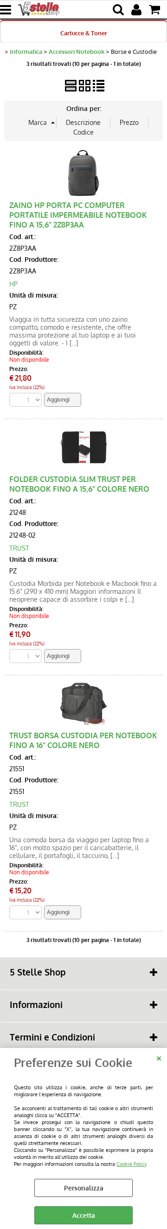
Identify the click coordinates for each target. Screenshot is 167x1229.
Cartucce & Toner (83, 33)
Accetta (83, 1215)
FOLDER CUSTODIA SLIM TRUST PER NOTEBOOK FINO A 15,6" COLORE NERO (79, 484)
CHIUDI (158, 1057)
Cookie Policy (131, 1163)
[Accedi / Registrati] (137, 9)
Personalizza (83, 1188)
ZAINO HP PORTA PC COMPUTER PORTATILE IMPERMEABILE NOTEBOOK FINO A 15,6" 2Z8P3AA (78, 214)
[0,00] (155, 9)
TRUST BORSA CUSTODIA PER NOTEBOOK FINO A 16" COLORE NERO (83, 740)
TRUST (19, 548)
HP (13, 284)
